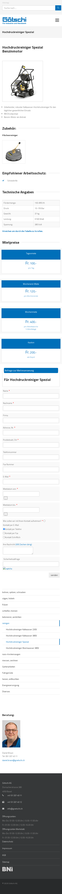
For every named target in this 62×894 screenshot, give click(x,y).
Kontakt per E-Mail (11, 525)
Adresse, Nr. (9, 427)
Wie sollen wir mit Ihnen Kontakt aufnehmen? (23, 520)
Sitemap (5, 2)
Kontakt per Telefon (13, 529)
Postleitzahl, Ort (11, 439)
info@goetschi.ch (15, 808)
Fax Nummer (8, 464)
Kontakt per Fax (11, 533)
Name (6, 390)
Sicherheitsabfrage (11, 559)
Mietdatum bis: (10, 504)
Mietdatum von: (10, 488)
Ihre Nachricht (17, 544)
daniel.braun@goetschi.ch (13, 760)
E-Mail (6, 476)
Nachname (8, 403)
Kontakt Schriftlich (12, 537)
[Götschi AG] (15, 20)
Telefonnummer (10, 452)
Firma (5, 415)
